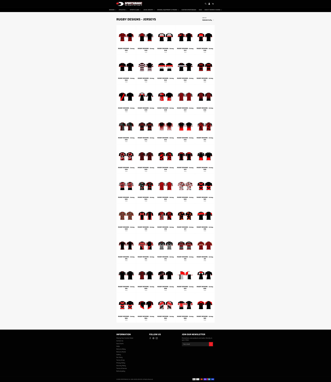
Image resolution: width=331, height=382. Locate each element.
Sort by (204, 18)
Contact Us (119, 341)
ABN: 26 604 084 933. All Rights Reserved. (142, 379)
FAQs (118, 346)
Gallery (118, 355)
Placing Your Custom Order (124, 338)
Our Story (119, 357)
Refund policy (120, 371)
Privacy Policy (120, 363)
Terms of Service (121, 368)
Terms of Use (120, 360)
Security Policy (121, 366)
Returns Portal (121, 352)
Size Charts (120, 344)
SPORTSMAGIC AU (125, 379)
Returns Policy (121, 349)
